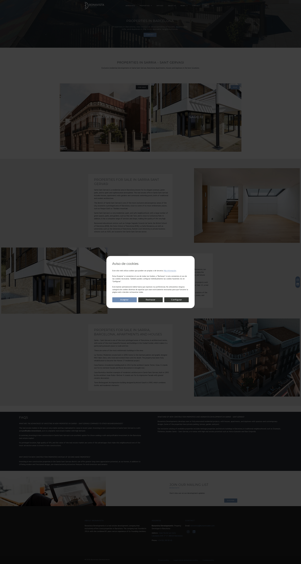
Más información (170, 270)
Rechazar (150, 300)
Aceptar (124, 300)
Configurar (176, 300)
